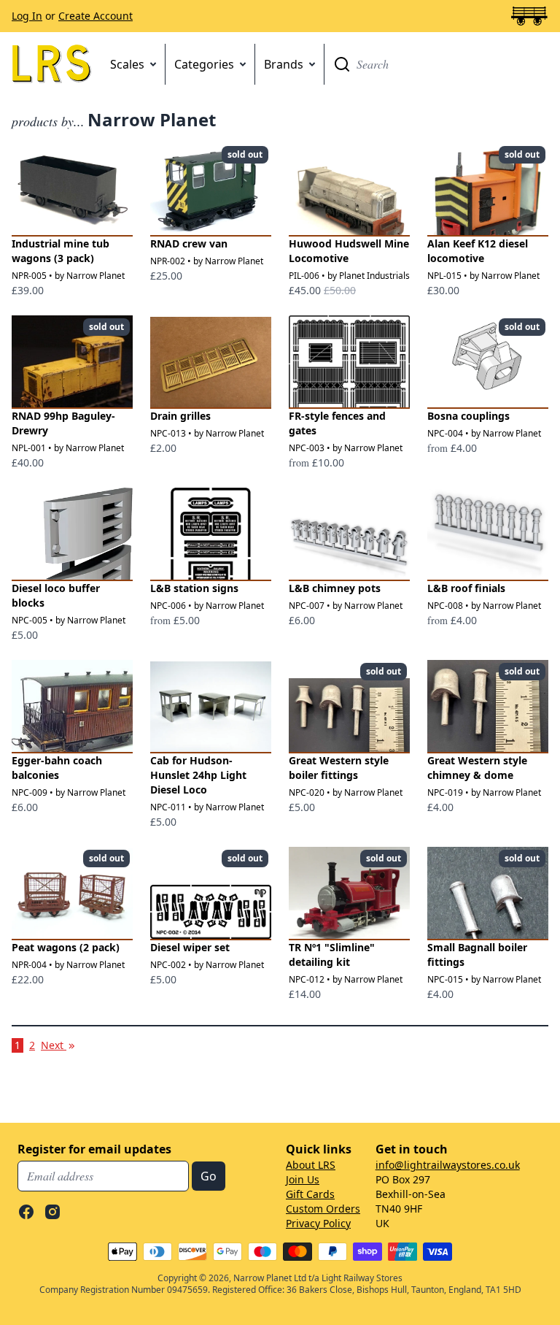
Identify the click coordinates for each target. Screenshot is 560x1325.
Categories (204, 64)
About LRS (310, 1165)
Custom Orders (323, 1208)
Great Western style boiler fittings (339, 767)
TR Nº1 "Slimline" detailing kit (332, 954)
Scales (127, 64)
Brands (283, 64)
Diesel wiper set (190, 947)
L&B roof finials (466, 588)
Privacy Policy (318, 1223)
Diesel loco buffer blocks (56, 595)
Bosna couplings (468, 416)
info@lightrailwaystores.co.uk (448, 1165)
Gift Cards (310, 1194)
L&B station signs (194, 588)
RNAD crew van (189, 243)
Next (59, 1045)
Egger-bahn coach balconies (57, 767)
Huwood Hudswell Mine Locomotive (349, 251)
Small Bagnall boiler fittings (477, 954)
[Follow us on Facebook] (26, 1212)
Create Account (95, 16)
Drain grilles (180, 416)
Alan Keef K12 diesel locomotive (477, 251)
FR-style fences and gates (337, 423)
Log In (27, 16)
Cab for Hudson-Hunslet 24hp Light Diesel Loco (198, 774)
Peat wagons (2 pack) (66, 947)
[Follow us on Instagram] (52, 1212)
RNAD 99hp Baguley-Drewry (63, 423)
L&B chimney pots (335, 588)
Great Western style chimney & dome (477, 767)
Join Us (302, 1179)
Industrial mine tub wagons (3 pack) (60, 251)
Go (342, 64)
